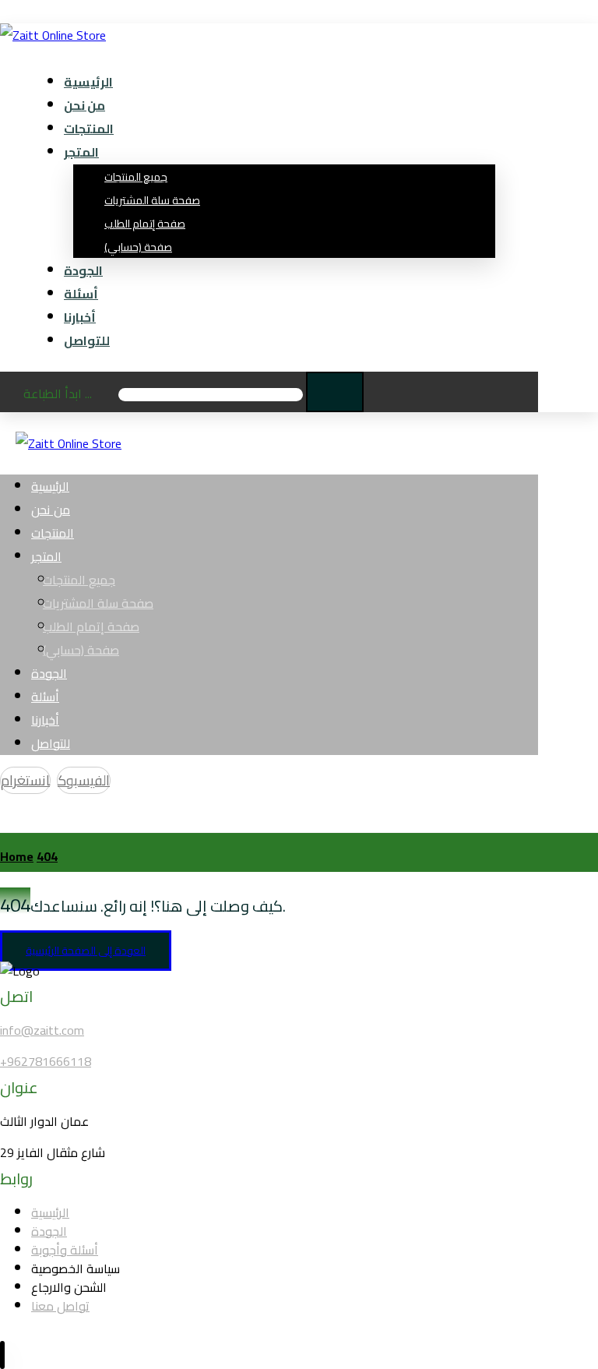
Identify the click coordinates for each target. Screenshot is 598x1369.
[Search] (335, 392)
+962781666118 (45, 1061)
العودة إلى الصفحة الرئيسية (86, 950)
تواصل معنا (60, 1306)
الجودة (49, 1231)
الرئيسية (50, 1212)
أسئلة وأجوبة (64, 1249)
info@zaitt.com (42, 1030)
